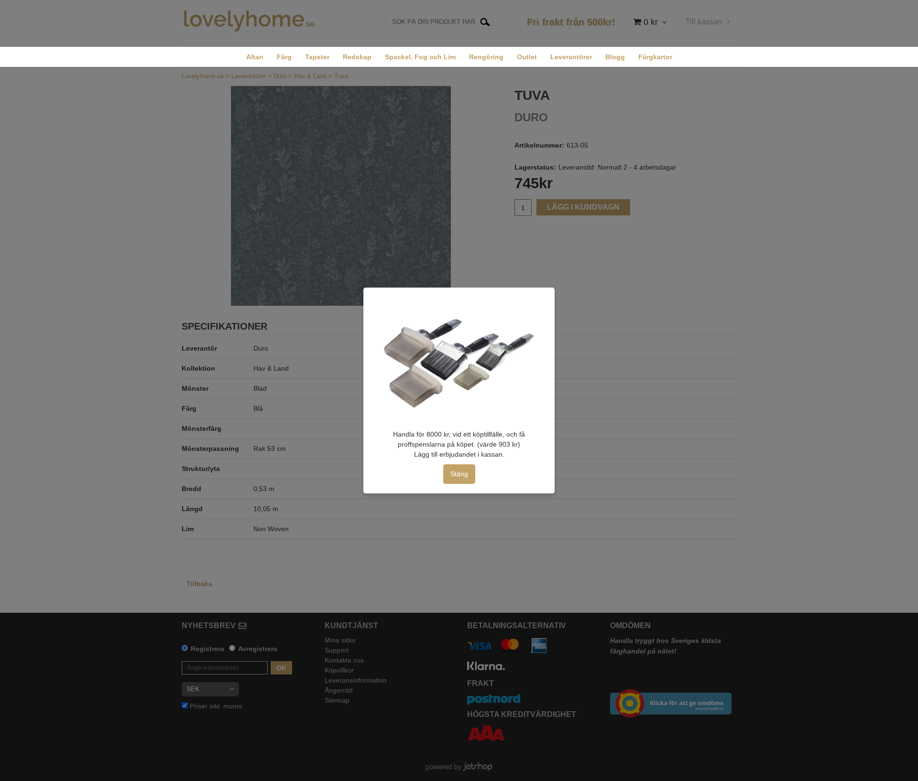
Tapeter (317, 57)
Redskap (357, 57)
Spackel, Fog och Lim (420, 57)
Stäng (459, 474)
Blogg (615, 57)
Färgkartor (655, 57)
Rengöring (486, 57)
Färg (284, 57)
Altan (254, 57)
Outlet (527, 57)
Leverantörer (571, 57)
